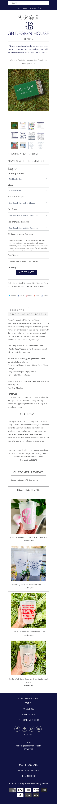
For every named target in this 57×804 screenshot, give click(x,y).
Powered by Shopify (39, 783)
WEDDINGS (28, 709)
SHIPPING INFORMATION (29, 770)
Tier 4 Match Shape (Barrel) (19, 375)
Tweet (13, 296)
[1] (28, 90)
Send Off (33, 286)
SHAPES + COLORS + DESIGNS (28, 314)
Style (10, 185)
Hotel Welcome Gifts (27, 283)
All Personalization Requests (20, 234)
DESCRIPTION (18, 310)
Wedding (41, 286)
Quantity (12, 268)
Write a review (32, 480)
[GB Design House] (28, 29)
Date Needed (13, 255)
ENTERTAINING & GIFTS (28, 720)
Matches (39, 283)
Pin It (30, 296)
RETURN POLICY (28, 776)
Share (22, 296)
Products (21, 60)
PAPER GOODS (28, 714)
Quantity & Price (16, 173)
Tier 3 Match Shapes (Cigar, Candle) (22, 372)
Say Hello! (22, 8)
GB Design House (23, 783)
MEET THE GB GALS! (28, 765)
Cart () (36, 8)
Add (37, 296)
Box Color (12, 209)
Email (45, 296)
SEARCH (28, 703)
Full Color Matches (15, 388)
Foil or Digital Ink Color (18, 222)
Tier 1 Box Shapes (16, 196)
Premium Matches (21, 286)
